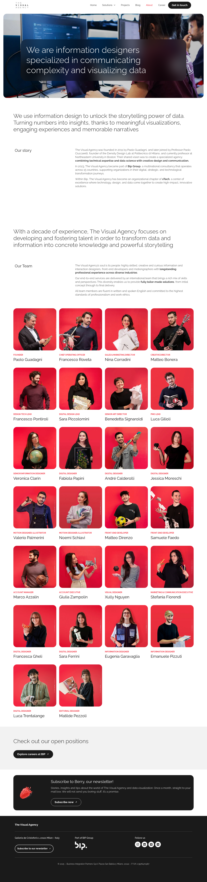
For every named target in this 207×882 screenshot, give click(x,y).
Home (93, 5)
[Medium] (158, 844)
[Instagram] (138, 844)
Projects (125, 5)
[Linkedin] (144, 844)
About (149, 5)
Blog (137, 5)
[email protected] (24, 841)
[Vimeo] (151, 844)
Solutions (107, 5)
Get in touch (179, 5)
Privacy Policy (96, 870)
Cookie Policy (111, 870)
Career (161, 5)
